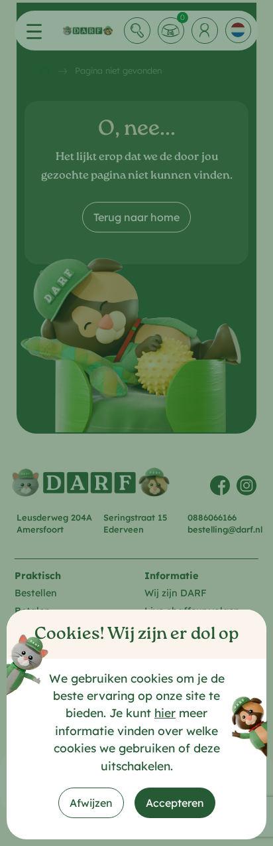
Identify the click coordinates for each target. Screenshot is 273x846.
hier (165, 712)
